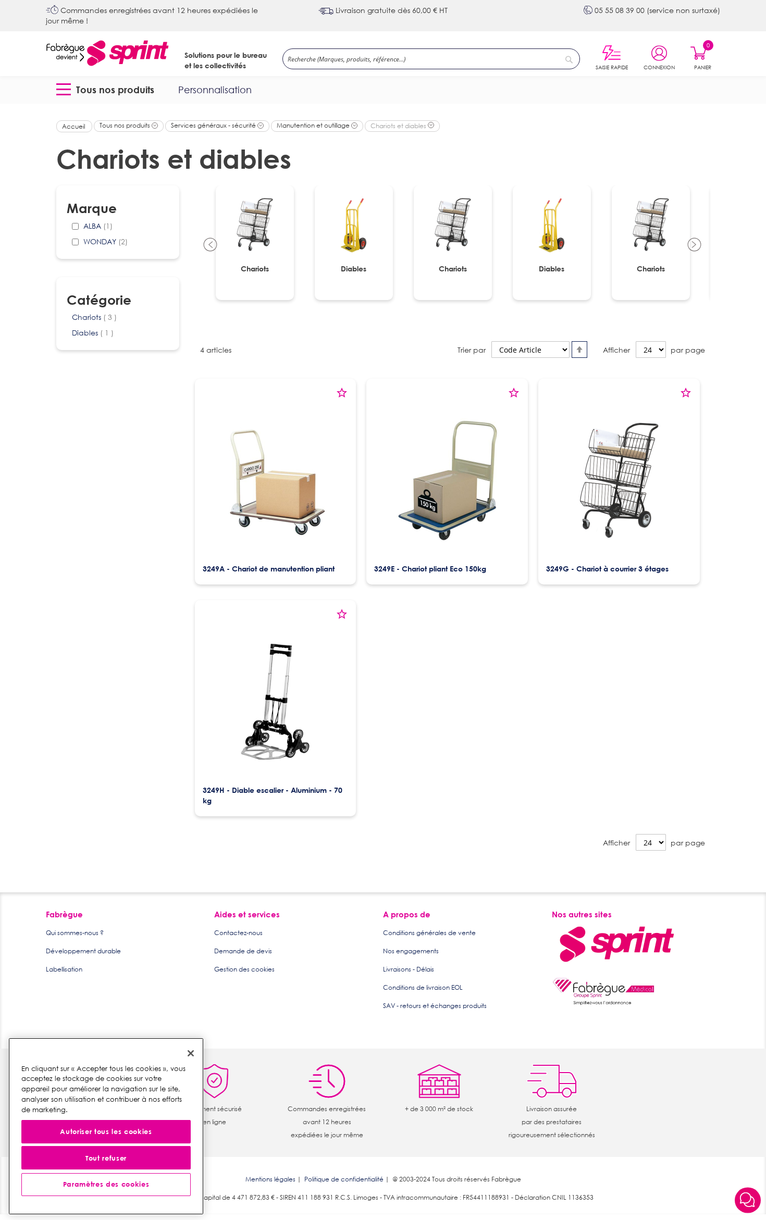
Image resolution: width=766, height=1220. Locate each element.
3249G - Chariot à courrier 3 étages (607, 568)
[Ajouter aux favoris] (342, 396)
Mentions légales (270, 1179)
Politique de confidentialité (344, 1179)
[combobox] (431, 58)
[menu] (383, 90)
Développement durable (83, 951)
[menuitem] (107, 90)
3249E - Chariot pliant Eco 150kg (430, 568)
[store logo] (107, 53)
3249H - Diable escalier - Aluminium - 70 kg (272, 795)
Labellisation (64, 969)
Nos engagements (411, 951)
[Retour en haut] (748, 1173)
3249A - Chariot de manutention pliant (269, 568)
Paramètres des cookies (106, 1184)
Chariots (94, 317)
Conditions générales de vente (429, 933)
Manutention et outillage (314, 125)
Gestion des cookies (244, 969)
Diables (93, 332)
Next (694, 245)
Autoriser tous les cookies (106, 1132)
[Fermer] (190, 1053)
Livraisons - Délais (408, 969)
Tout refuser (106, 1158)
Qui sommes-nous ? (75, 933)
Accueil (74, 126)
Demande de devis (243, 951)
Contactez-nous (238, 933)
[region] (106, 1126)
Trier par (472, 349)
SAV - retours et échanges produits (435, 1006)
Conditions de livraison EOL (423, 987)
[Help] (748, 1201)
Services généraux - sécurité (214, 125)
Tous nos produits (126, 125)
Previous (210, 245)
